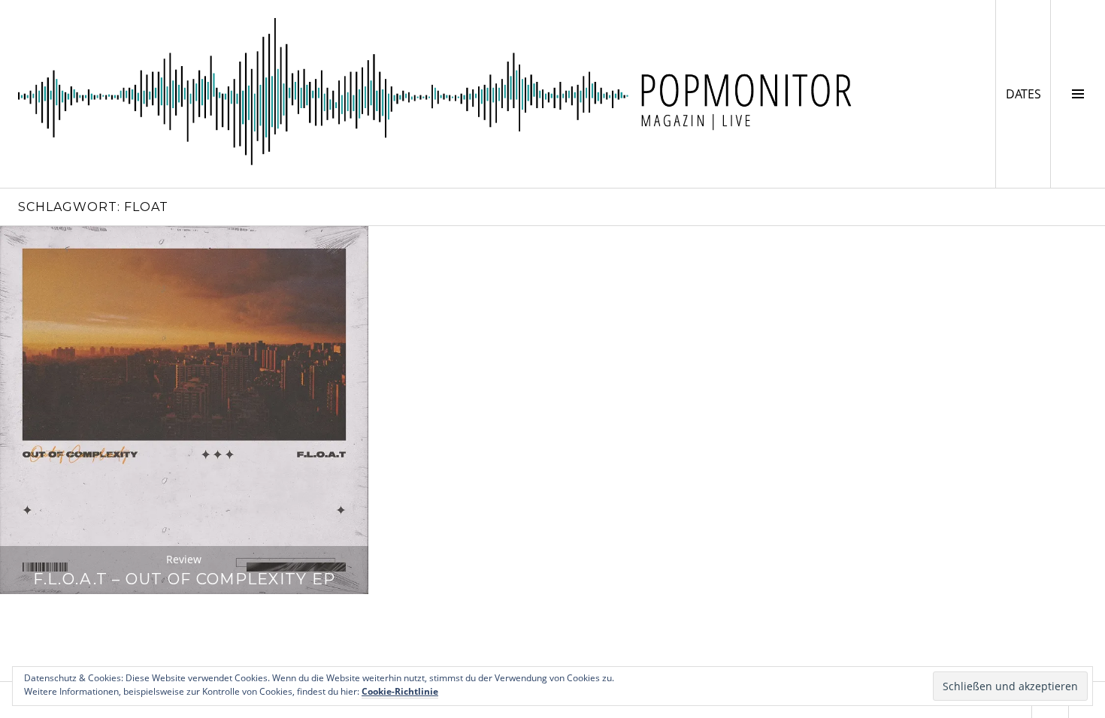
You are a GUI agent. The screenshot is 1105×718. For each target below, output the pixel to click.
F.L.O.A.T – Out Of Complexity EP (184, 578)
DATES (1028, 93)
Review (183, 559)
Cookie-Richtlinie (400, 691)
